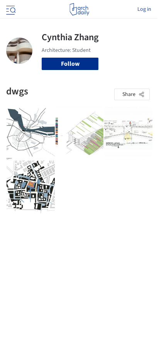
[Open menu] (10, 9)
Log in (144, 9)
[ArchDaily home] (79, 9)
